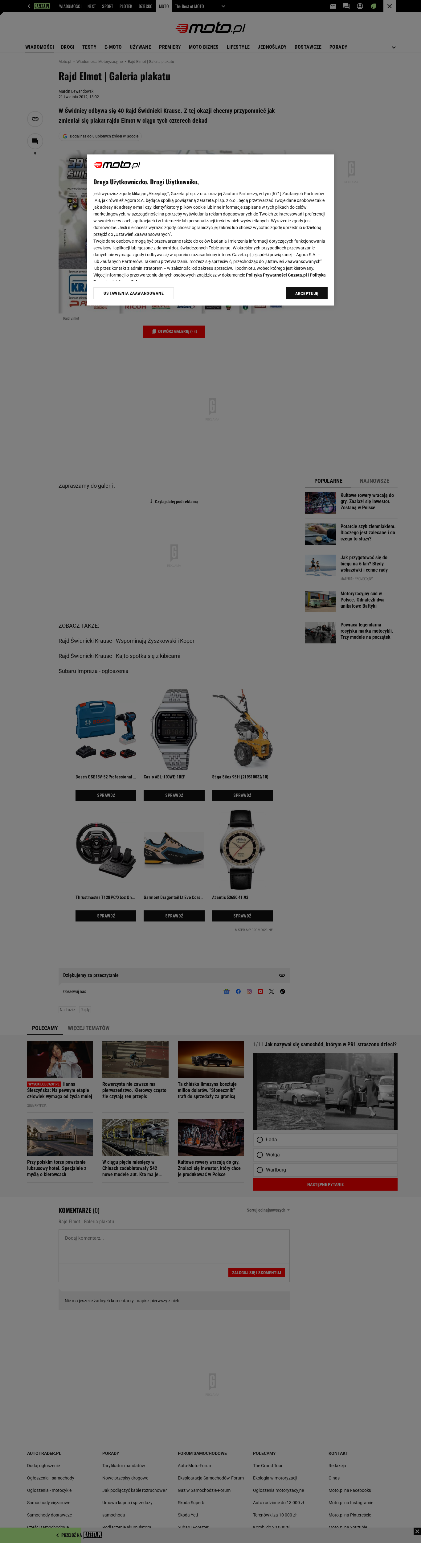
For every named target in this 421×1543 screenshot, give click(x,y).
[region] (210, 230)
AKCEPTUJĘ (306, 293)
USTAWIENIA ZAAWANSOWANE (134, 292)
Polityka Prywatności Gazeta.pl (276, 275)
